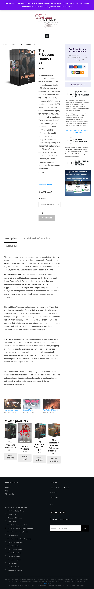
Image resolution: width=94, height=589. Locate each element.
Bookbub (53, 492)
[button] (32, 52)
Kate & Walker (12, 514)
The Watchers (12, 563)
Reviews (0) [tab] (10, 245)
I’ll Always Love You (11, 410)
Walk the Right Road (14, 570)
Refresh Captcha (45, 185)
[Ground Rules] (31, 404)
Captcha (43, 172)
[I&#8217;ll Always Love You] (12, 404)
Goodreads (54, 497)
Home (7, 487)
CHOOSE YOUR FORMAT (45, 195)
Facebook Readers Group (59, 488)
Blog (6, 491)
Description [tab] (10, 238)
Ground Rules (28, 410)
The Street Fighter (14, 560)
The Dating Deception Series (17, 525)
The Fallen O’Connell (50, 410)
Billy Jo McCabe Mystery (16, 511)
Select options (10, 456)
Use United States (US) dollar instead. (49, 7)
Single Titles (11, 521)
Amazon (46, 583)
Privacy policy (10, 494)
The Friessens (12, 535)
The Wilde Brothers (14, 567)
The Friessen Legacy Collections (20, 528)
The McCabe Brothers (15, 542)
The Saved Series (13, 556)
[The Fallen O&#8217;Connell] (51, 404)
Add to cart (47, 218)
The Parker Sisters (14, 553)
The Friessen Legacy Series (17, 532)
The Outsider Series (14, 549)
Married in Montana (14, 518)
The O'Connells (13, 546)
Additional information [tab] (37, 238)
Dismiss (68, 7)
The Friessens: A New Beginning (19, 539)
